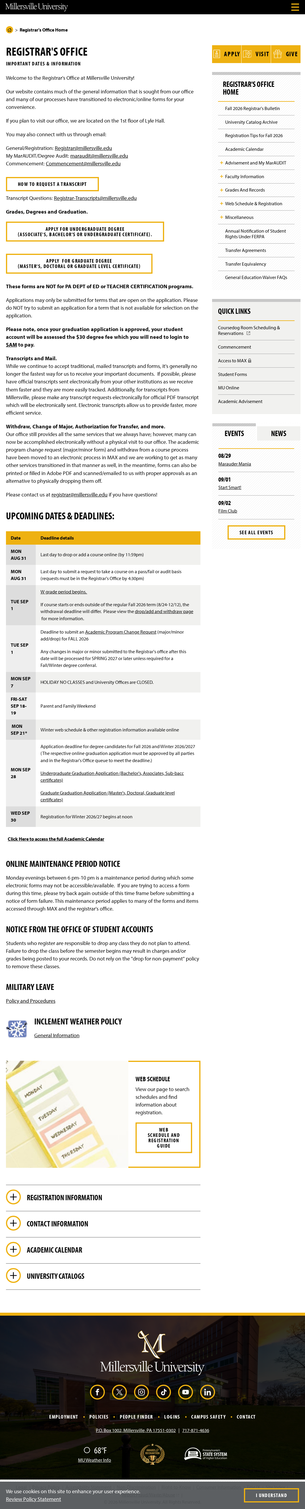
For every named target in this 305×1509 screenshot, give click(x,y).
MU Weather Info (94, 1460)
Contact (246, 1416)
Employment (63, 1416)
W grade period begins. (64, 592)
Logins (172, 1416)
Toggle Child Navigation (221, 163)
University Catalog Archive (251, 122)
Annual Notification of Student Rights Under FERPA (255, 233)
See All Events (256, 532)
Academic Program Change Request (120, 632)
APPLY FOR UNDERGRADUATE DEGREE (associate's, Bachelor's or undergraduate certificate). (85, 231)
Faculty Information (244, 176)
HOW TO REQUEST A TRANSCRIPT (52, 184)
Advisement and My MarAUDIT (255, 163)
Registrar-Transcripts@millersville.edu (95, 198)
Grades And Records (245, 190)
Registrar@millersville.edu (83, 148)
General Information (57, 1035)
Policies (99, 1416)
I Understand (271, 1495)
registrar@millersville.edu (80, 494)
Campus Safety (208, 1416)
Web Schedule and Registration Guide (164, 1137)
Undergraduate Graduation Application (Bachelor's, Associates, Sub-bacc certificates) (112, 776)
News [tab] (278, 433)
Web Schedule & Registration (253, 203)
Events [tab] (234, 433)
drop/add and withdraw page (164, 611)
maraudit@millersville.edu (99, 155)
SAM (11, 344)
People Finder (136, 1416)
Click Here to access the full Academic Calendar (56, 838)
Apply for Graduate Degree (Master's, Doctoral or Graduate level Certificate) (79, 263)
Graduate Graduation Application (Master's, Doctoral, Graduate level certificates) (108, 796)
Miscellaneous (239, 217)
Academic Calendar (244, 149)
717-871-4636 (195, 1430)
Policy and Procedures (30, 1000)
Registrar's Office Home (248, 88)
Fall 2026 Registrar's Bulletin (252, 108)
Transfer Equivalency (245, 264)
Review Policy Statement (33, 1499)
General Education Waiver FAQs (256, 277)
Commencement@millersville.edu (83, 163)
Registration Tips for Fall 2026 (254, 135)
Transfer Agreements (245, 250)
